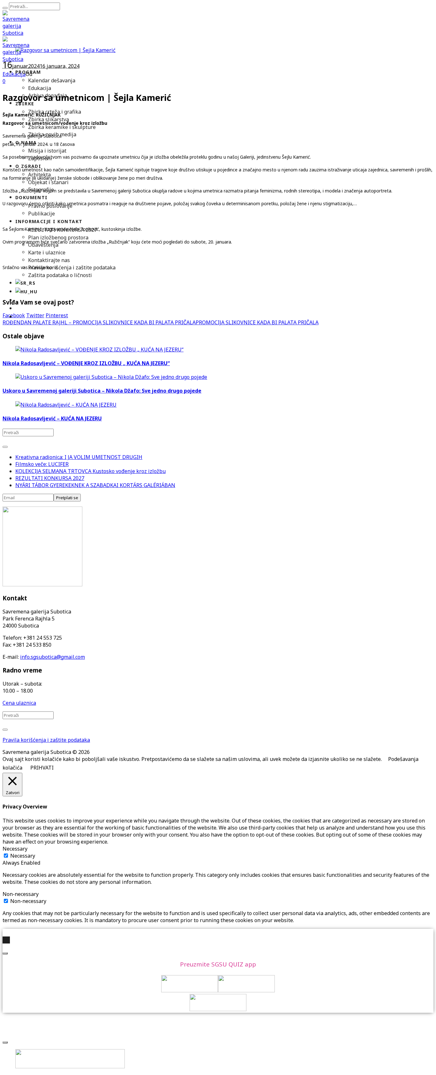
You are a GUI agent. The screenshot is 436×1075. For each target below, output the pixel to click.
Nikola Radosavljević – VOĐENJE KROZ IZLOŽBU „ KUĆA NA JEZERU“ (86, 363)
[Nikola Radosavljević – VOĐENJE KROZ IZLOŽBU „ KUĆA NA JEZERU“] (99, 349)
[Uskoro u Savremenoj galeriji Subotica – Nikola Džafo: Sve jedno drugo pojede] (111, 376)
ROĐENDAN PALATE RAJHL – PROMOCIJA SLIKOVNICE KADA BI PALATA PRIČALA (99, 322)
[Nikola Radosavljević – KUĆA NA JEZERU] (66, 404)
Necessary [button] (15, 848)
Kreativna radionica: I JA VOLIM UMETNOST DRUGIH (78, 457)
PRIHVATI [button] (42, 767)
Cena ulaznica (19, 702)
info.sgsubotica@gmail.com (52, 656)
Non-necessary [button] (21, 894)
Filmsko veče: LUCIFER (42, 464)
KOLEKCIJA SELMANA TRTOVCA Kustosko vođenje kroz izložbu (90, 471)
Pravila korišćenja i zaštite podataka (46, 739)
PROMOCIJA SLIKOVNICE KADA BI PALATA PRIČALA (257, 322)
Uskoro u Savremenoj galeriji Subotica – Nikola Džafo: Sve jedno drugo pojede (102, 390)
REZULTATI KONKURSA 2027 (49, 478)
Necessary (22, 855)
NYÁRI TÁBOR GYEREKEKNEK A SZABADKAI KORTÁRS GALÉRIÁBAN (95, 485)
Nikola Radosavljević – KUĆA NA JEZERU (52, 418)
